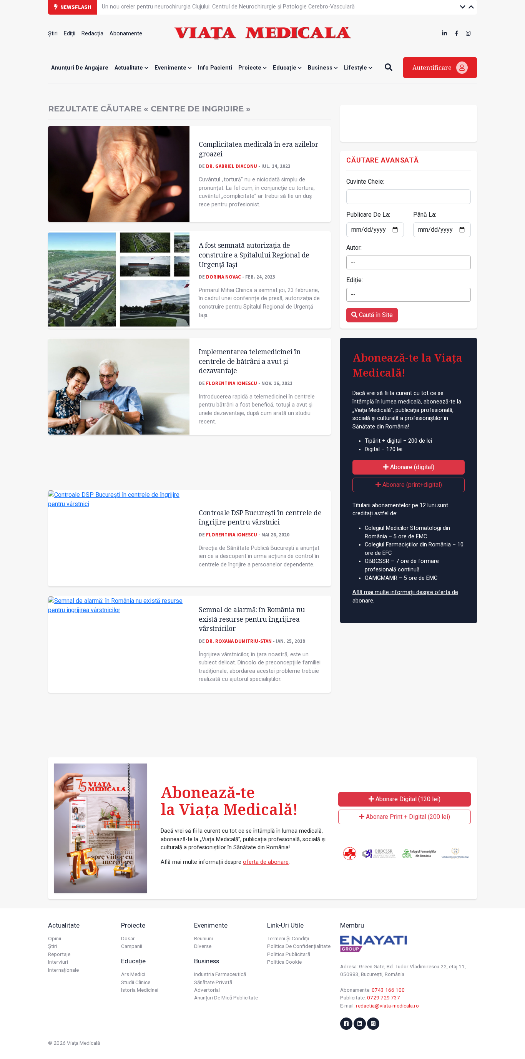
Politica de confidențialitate (299, 946)
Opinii (54, 938)
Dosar (128, 938)
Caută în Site (375, 315)
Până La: (424, 214)
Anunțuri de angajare (79, 68)
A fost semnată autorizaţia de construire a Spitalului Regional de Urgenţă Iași (254, 255)
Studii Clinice (135, 982)
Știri (53, 33)
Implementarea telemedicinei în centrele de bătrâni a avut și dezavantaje (250, 361)
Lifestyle (356, 68)
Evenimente (171, 68)
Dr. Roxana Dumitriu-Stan (239, 641)
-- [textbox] (353, 262)
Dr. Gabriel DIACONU (231, 166)
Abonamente (126, 33)
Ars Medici (133, 974)
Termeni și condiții (288, 938)
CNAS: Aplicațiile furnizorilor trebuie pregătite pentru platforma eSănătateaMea (201, 6)
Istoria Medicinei (139, 990)
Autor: (354, 247)
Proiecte (250, 68)
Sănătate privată (213, 982)
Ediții (69, 33)
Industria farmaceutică (220, 974)
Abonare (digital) (411, 467)
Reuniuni (203, 938)
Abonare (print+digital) (411, 484)
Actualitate (130, 68)
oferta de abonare (266, 862)
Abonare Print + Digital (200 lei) (407, 816)
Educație (285, 68)
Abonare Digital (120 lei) (407, 799)
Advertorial (207, 990)
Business (321, 68)
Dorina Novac (223, 277)
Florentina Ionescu (231, 383)
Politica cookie (284, 962)
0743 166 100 (388, 990)
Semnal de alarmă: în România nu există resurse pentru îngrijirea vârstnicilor (252, 619)
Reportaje (59, 954)
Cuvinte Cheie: (365, 181)
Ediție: (354, 280)
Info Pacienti (215, 68)
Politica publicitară (288, 954)
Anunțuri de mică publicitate (226, 997)
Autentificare (432, 67)
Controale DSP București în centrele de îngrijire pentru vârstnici (260, 517)
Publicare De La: (368, 214)
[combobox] (408, 262)
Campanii (131, 946)
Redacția (92, 33)
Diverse (202, 946)
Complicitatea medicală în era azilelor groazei (258, 148)
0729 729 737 (383, 997)
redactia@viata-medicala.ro (387, 1006)
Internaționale (63, 970)
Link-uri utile (285, 925)
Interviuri (58, 962)
